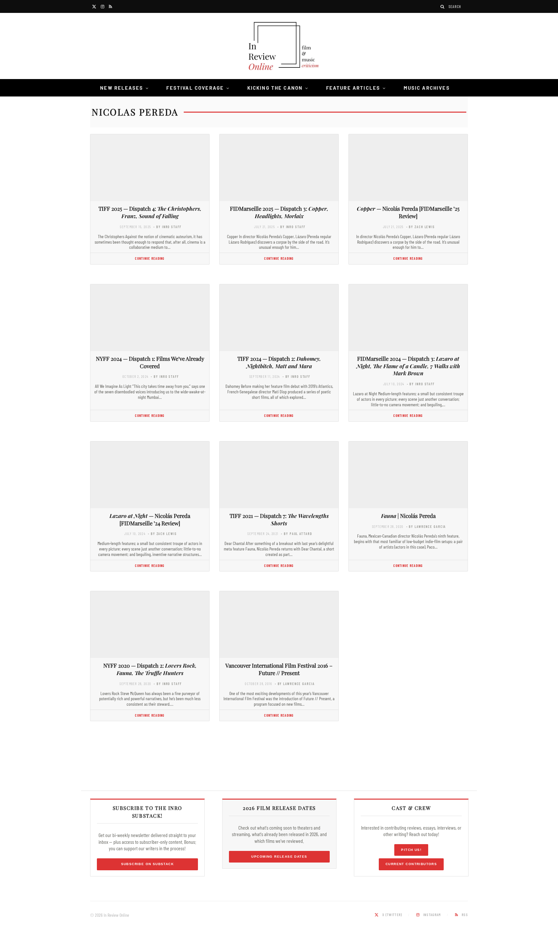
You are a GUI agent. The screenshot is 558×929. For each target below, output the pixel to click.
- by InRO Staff (167, 227)
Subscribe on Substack (147, 864)
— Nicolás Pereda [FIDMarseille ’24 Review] (149, 519)
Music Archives (427, 88)
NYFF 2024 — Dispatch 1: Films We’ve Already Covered (150, 362)
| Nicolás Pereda (408, 515)
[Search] (442, 7)
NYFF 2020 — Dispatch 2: (150, 669)
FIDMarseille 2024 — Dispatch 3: (408, 366)
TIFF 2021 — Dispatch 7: (279, 519)
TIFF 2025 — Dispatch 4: (150, 212)
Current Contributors (411, 864)
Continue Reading (149, 258)
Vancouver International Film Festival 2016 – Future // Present (279, 669)
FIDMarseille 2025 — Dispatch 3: (279, 212)
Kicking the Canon (275, 88)
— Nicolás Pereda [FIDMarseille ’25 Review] (408, 212)
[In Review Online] (279, 47)
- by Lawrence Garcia (426, 526)
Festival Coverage (195, 88)
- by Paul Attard (296, 533)
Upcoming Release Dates (279, 856)
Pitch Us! (411, 850)
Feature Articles (353, 88)
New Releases (121, 88)
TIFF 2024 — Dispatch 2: (279, 362)
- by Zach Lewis (420, 227)
